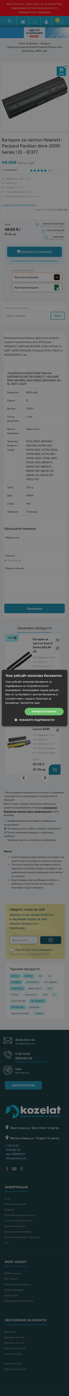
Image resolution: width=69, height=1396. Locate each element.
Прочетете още (30, 703)
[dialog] (34, 698)
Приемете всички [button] (44, 711)
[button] (34, 720)
